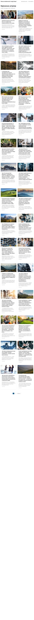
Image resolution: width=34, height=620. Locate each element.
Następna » (19, 393)
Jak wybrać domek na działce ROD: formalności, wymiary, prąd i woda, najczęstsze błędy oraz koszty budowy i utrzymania (8, 151)
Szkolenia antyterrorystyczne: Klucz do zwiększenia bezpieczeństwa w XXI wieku (8, 22)
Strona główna (30, 1)
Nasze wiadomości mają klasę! (8, 1)
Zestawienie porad (24, 1)
